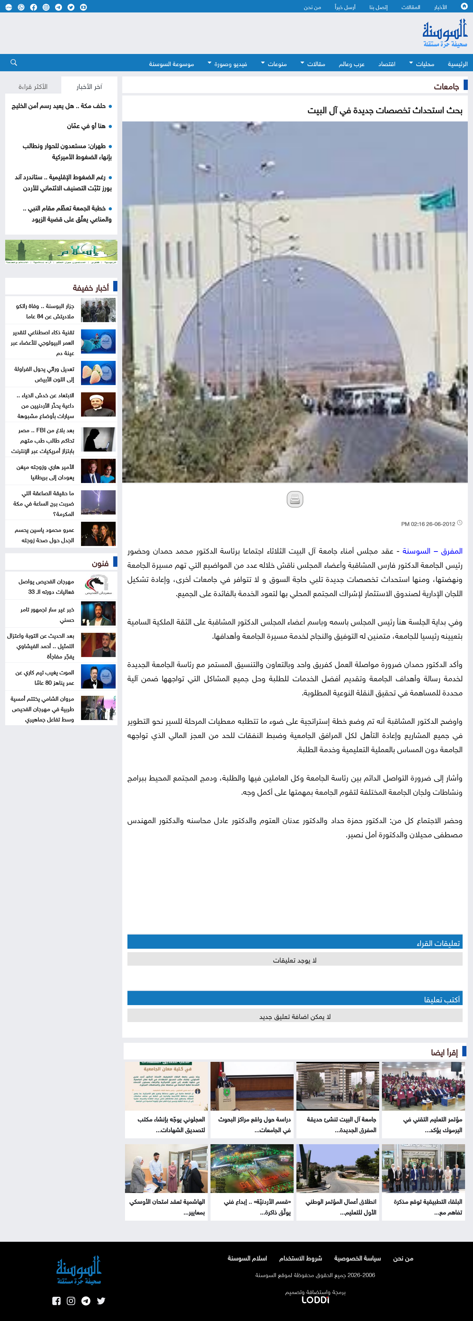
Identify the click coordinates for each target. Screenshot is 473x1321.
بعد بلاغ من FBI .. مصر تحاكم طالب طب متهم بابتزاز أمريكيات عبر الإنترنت (42, 439)
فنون (100, 561)
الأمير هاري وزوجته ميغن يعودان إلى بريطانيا (45, 471)
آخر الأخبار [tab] (89, 85)
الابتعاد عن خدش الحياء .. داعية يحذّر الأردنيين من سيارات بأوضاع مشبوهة (45, 404)
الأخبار (440, 6)
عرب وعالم (352, 62)
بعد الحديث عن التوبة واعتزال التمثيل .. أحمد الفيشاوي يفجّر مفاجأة (40, 644)
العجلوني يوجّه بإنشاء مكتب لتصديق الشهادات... (171, 1123)
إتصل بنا (378, 6)
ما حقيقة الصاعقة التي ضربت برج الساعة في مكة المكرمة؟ (44, 502)
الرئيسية (458, 62)
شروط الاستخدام (300, 1257)
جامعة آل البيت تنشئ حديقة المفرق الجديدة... (341, 1123)
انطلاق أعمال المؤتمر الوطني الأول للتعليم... (341, 1206)
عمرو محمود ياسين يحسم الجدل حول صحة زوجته (44, 533)
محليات (425, 62)
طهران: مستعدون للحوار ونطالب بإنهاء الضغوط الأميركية (67, 150)
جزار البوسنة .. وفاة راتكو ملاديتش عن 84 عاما (45, 310)
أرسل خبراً (345, 6)
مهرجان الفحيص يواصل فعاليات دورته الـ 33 (46, 585)
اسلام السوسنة (247, 1257)
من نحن (312, 6)
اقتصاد (386, 62)
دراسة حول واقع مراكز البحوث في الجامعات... (254, 1123)
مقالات (316, 62)
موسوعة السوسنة (171, 62)
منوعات (277, 62)
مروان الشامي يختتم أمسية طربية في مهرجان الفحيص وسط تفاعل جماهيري (42, 707)
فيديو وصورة (231, 62)
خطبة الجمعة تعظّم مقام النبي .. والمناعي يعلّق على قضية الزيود (67, 212)
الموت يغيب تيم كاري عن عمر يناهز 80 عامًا (45, 676)
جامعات (446, 85)
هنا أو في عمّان (86, 124)
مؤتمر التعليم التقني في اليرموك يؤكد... (432, 1123)
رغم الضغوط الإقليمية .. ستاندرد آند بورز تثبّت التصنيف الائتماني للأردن (63, 181)
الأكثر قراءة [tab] (33, 85)
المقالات (411, 6)
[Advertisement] (198, 33)
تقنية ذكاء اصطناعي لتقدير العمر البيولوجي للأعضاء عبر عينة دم (42, 341)
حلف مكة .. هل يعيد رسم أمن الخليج (59, 104)
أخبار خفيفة (91, 286)
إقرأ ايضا (444, 1051)
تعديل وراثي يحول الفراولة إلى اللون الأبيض (44, 373)
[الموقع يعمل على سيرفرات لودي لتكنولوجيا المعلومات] (315, 1298)
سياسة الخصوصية (357, 1257)
